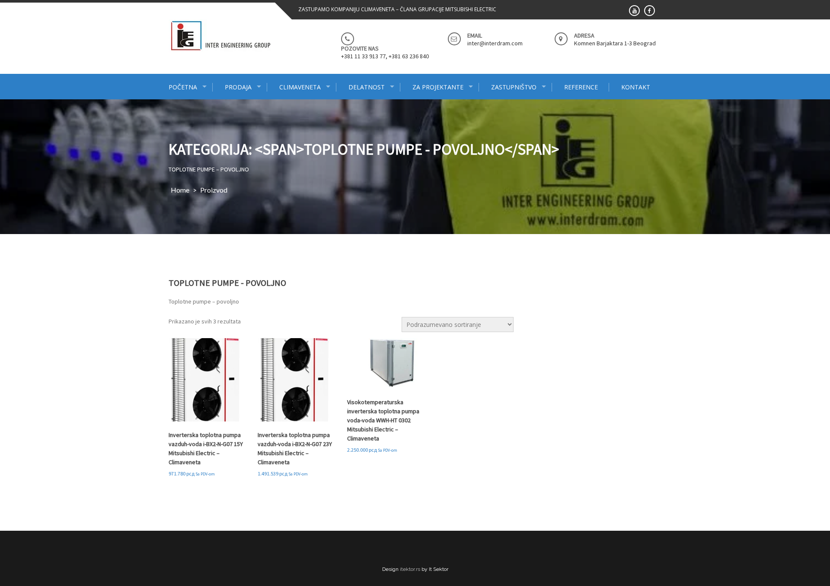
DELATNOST (366, 87)
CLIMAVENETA (300, 87)
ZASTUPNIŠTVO (513, 87)
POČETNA (183, 87)
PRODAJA (238, 87)
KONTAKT (635, 87)
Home (180, 190)
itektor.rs (410, 569)
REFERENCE (581, 87)
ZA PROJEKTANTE (437, 87)
